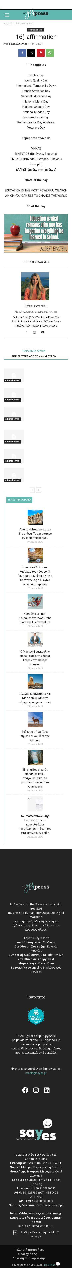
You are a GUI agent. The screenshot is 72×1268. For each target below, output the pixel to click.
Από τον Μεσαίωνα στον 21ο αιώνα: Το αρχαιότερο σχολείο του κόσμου (35, 533)
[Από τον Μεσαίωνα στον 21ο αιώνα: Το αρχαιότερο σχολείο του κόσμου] (35, 518)
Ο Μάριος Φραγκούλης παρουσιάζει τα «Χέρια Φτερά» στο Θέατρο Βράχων (35, 658)
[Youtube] (44, 332)
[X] (31, 53)
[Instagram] (36, 332)
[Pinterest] (41, 53)
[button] (6, 15)
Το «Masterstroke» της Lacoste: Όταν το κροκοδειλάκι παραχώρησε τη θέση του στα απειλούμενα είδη (35, 824)
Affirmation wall (25, 23)
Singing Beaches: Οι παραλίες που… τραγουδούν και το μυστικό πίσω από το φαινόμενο (35, 778)
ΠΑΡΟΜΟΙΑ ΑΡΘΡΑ (34, 350)
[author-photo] (36, 300)
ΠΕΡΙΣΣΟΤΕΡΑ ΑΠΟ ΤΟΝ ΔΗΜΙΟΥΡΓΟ (34, 356)
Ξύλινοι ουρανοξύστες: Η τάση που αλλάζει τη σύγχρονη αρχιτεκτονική (35, 698)
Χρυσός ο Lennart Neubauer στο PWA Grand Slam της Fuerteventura (35, 618)
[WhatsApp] (50, 53)
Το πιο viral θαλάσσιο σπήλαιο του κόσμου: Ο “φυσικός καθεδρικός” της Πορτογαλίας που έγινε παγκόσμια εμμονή (35, 576)
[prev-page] (32, 490)
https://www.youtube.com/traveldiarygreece (36, 312)
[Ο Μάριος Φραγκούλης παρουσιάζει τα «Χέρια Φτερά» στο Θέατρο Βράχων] (35, 640)
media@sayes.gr (36, 1073)
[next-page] (38, 490)
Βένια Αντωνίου (18, 43)
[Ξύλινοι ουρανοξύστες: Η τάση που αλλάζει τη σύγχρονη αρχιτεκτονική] (35, 682)
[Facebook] (22, 53)
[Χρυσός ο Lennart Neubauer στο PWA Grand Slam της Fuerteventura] (35, 602)
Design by (50, 1264)
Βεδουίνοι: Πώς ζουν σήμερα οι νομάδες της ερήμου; (35, 736)
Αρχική (8, 23)
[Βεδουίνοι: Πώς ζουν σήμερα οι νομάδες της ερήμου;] (35, 720)
